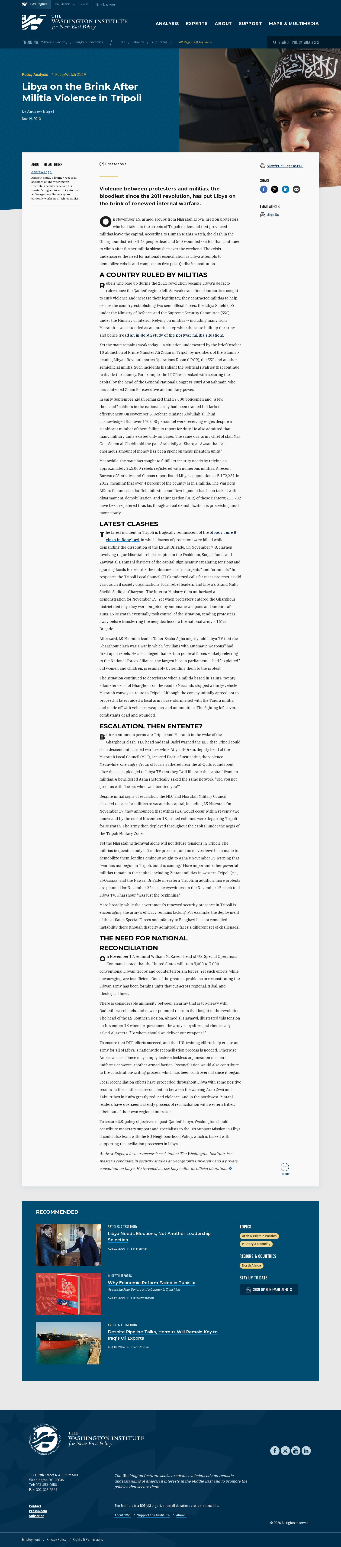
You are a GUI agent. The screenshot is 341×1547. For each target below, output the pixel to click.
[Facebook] (263, 189)
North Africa (251, 1265)
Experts (197, 23)
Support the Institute (153, 1515)
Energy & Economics (88, 42)
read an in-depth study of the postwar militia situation (171, 335)
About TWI (122, 1515)
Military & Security (54, 42)
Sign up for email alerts (272, 1289)
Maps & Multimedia (294, 23)
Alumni (181, 1515)
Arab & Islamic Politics (259, 1236)
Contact (35, 1506)
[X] (274, 189)
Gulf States (159, 42)
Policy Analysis (35, 74)
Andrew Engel (40, 111)
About (223, 23)
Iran (122, 42)
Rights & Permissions (88, 1539)
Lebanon (138, 42)
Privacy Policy (57, 1539)
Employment (31, 1539)
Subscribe (36, 1516)
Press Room (38, 1511)
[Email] (296, 189)
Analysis (167, 23)
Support (250, 23)
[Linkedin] (285, 189)
